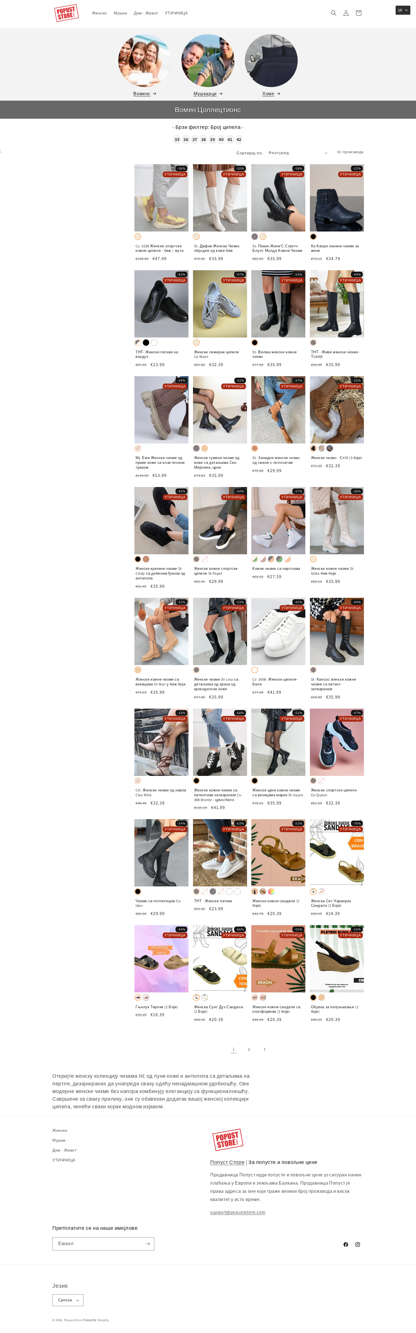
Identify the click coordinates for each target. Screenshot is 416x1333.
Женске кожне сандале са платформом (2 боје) (276, 1009)
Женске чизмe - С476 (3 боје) (337, 458)
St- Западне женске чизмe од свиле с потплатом (276, 460)
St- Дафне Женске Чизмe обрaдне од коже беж (217, 248)
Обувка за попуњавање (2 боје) (335, 1009)
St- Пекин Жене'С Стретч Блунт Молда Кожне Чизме (277, 248)
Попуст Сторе (227, 1162)
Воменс (142, 94)
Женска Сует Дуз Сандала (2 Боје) (218, 1009)
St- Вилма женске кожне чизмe (274, 354)
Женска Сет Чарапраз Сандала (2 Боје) (331, 903)
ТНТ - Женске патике (213, 901)
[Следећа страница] (264, 1049)
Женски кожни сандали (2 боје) (275, 903)
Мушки (59, 1140)
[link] (234, 1049)
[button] (333, 13)
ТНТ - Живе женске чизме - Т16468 (336, 354)
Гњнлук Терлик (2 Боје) (157, 1007)
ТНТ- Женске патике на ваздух (157, 354)
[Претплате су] (147, 1243)
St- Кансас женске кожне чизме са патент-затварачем (333, 684)
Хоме (268, 94)
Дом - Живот (64, 1150)
